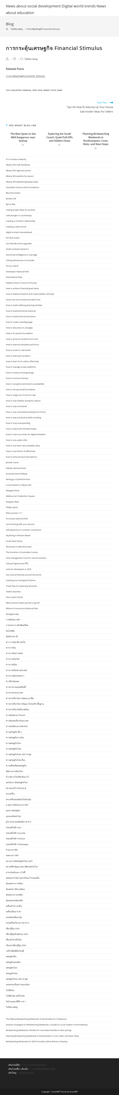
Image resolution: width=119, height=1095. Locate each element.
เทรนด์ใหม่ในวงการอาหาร (17, 922)
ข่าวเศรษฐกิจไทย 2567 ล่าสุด (18, 754)
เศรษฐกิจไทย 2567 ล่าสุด (17, 979)
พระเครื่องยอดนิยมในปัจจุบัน (18, 799)
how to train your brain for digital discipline (25, 434)
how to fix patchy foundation (19, 333)
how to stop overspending (18, 423)
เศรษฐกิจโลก (11, 967)
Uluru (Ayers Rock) (14, 597)
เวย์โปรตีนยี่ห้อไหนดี (15, 951)
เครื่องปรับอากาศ (13, 911)
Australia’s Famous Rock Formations (22, 187)
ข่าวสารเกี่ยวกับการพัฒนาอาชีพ (20, 698)
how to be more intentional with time (23, 299)
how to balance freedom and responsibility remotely (30, 294)
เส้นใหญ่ (12, 1072)
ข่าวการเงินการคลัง (14, 653)
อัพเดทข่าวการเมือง (14, 883)
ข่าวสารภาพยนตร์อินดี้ (16, 687)
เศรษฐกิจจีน (11, 956)
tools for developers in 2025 (18, 569)
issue (40, 90)
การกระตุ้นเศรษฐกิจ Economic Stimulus (25, 76)
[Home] (7, 29)
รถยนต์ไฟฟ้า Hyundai (15, 833)
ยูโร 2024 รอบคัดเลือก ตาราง (18, 821)
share (59, 90)
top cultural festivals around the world (23, 574)
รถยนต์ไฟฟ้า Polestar (15, 838)
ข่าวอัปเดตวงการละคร (15, 715)
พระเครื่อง (10, 793)
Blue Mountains (13, 192)
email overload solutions (17, 249)
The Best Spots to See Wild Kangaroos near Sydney (23, 137)
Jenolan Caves (12, 462)
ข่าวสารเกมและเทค (14, 692)
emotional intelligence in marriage (21, 254)
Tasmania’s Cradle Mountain (19, 546)
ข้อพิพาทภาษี (12, 636)
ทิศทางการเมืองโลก (14, 771)
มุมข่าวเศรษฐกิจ (13, 810)
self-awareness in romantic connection (23, 529)
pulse (53, 90)
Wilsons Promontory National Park (22, 608)
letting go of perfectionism (18, 479)
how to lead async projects (18, 355)
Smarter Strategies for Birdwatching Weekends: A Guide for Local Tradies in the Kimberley (47, 1024)
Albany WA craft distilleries (18, 164)
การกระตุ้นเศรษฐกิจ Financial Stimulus (43, 29)
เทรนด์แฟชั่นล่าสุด (14, 917)
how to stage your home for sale (21, 395)
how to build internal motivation (21, 316)
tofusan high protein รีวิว (17, 563)
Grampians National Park (17, 271)
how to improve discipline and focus (22, 344)
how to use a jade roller (16, 440)
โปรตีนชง (10, 990)
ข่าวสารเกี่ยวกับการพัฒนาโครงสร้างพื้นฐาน (25, 703)
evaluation (16, 90)
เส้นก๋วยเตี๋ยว (14, 1064)
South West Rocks (14, 541)
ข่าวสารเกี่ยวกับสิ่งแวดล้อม (17, 709)
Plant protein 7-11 (14, 513)
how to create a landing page (19, 322)
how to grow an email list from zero (22, 339)
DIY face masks (13, 237)
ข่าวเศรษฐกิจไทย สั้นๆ (15, 760)
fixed (34, 90)
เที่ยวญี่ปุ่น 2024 (12, 928)
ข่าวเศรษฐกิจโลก (13, 743)
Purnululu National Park (17, 518)
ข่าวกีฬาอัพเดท (12, 681)
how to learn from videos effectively (22, 361)
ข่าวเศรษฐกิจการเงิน (15, 737)
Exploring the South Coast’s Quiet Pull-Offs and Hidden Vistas (59, 137)
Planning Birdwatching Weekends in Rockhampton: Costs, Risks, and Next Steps (96, 139)
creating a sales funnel (16, 226)
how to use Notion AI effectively (20, 451)
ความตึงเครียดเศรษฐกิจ (16, 765)
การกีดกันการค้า (13, 619)
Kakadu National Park (16, 468)
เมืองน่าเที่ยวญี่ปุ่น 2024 (16, 945)
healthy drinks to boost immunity (21, 282)
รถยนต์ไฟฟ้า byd (13, 827)
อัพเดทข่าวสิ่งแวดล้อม (15, 889)
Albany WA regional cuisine (18, 170)
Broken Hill (11, 198)
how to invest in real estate (18, 350)
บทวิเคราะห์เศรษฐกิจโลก (17, 782)
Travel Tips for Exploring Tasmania (21, 586)
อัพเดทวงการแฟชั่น (14, 894)
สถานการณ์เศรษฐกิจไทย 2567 (19, 861)
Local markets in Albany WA (18, 485)
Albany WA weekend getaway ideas (22, 181)
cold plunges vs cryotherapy (19, 215)
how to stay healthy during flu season (23, 400)
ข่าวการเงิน (11, 647)
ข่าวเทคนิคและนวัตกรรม (17, 726)
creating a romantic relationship (20, 221)
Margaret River (13, 490)
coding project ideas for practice (20, 209)
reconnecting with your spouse (20, 524)
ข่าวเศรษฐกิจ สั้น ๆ (14, 732)
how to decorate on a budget (19, 327)
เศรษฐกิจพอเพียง (13, 962)
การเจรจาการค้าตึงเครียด (17, 625)
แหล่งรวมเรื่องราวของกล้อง (18, 984)
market (46, 90)
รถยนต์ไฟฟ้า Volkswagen (17, 844)
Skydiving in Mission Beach (18, 535)
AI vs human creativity (16, 159)
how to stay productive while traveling (23, 417)
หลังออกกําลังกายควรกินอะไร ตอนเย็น (23, 878)
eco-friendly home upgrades (19, 243)
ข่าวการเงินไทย (13, 659)
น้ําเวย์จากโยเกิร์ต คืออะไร (17, 776)
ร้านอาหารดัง (12, 849)
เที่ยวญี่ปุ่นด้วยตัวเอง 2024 (17, 934)
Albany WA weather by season (20, 176)
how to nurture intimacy (17, 378)
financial (26, 90)
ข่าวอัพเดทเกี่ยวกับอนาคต (17, 720)
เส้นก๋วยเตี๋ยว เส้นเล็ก (18, 1068)
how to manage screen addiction (21, 367)
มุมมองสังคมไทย (13, 816)
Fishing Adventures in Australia (20, 260)
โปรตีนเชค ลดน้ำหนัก (15, 995)
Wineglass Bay (12, 614)
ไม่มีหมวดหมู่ (30, 59)
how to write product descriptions (21, 456)
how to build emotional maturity (21, 311)
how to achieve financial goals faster (22, 288)
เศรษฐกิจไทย (12, 973)
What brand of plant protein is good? (23, 602)
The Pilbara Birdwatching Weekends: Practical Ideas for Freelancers (36, 1019)
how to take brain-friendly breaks (21, 428)
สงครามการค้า (12, 855)
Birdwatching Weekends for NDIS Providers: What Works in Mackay (37, 1041)
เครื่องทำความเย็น (14, 906)
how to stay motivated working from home (26, 412)
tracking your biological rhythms (21, 580)
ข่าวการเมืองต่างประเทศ (16, 670)
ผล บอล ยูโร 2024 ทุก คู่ (16, 788)
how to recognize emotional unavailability (25, 383)
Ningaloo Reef (12, 501)
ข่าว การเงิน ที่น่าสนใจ (15, 642)
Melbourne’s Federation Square (20, 496)
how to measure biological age (20, 372)
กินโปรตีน (10, 631)
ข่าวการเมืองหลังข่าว (15, 675)
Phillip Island (12, 507)
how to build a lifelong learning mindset (24, 305)
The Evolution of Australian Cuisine (22, 552)
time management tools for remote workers (26, 558)
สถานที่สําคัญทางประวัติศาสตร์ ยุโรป (22, 866)
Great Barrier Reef (14, 277)
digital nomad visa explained (19, 232)
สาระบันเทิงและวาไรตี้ (15, 872)
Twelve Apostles (13, 591)
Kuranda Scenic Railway (16, 473)
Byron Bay (10, 204)
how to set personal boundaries (20, 389)
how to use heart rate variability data (23, 445)
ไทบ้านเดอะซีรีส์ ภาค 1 (16, 1001)
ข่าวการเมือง (11, 664)
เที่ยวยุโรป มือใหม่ (14, 939)
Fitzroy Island (12, 265)
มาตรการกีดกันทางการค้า (17, 805)
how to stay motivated (16, 406)
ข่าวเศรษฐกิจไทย (13, 748)
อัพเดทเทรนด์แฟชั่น (14, 900)
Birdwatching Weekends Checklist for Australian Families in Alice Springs (39, 1030)
